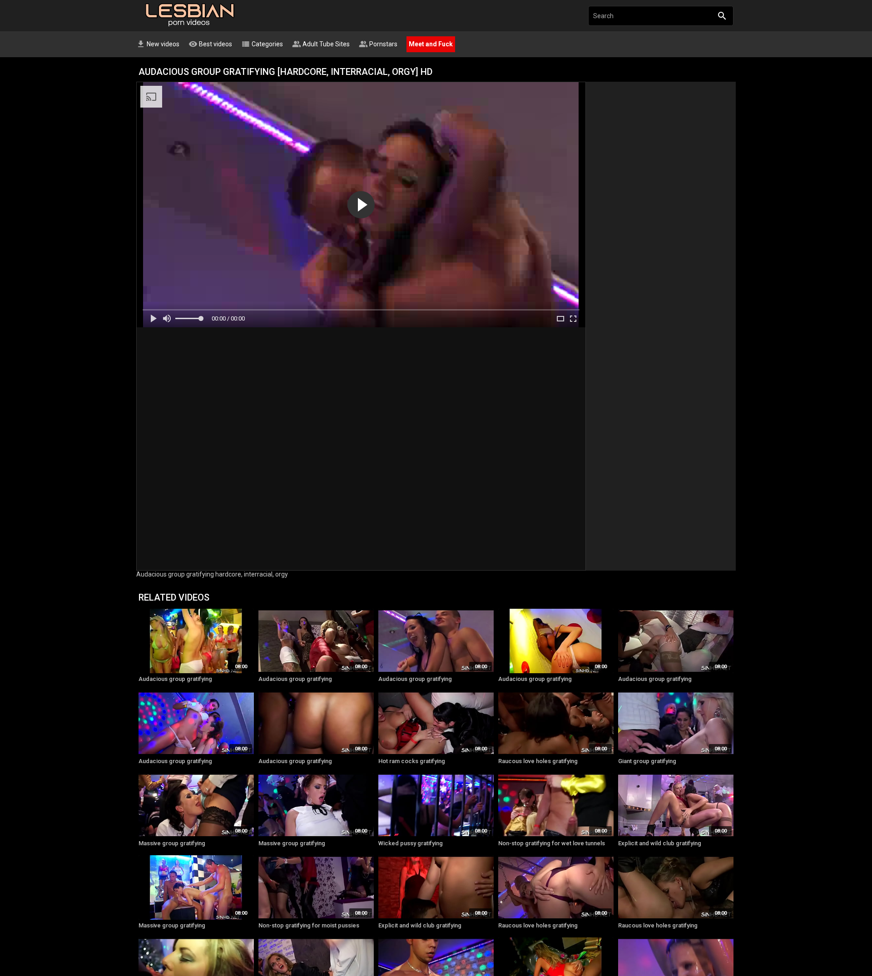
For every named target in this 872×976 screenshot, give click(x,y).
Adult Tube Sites (321, 44)
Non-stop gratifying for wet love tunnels (551, 843)
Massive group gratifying (172, 843)
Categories (262, 44)
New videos (157, 44)
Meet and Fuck (431, 44)
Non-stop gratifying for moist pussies (308, 925)
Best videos (210, 44)
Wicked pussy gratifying (410, 843)
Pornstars (378, 44)
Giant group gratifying (647, 761)
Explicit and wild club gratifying (659, 843)
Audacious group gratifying (175, 678)
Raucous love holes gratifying (538, 761)
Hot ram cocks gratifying (411, 761)
